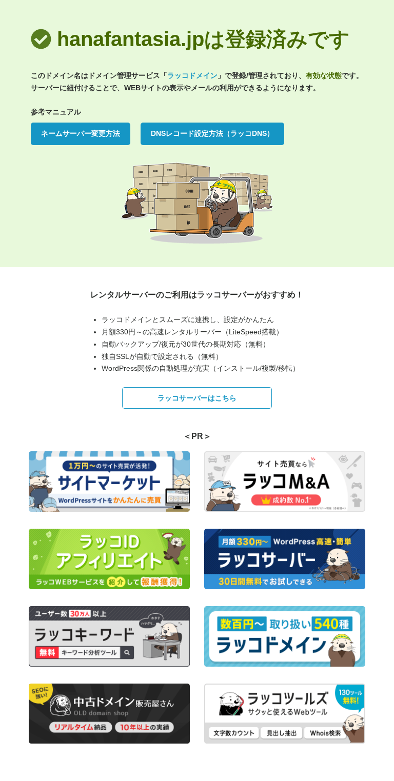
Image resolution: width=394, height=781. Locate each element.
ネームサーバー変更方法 (80, 133)
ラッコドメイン (192, 75)
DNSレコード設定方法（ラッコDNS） (212, 133)
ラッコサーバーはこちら (197, 398)
